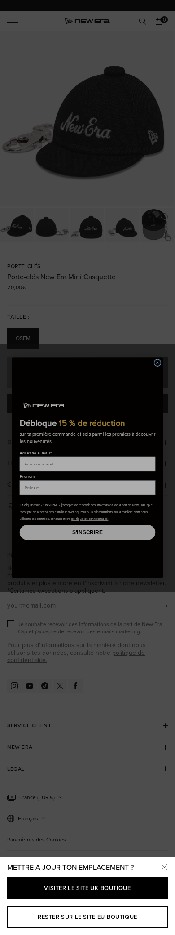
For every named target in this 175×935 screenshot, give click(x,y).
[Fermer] (164, 868)
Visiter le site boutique (87, 888)
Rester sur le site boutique (87, 917)
